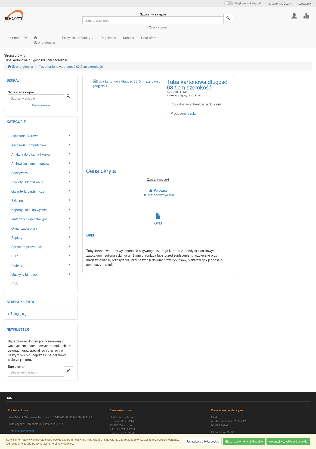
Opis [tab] (158, 223)
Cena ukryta (101, 170)
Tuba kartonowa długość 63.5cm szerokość (71, 66)
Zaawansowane (158, 27)
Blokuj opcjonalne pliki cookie (244, 441)
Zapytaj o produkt (158, 179)
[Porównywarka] (306, 15)
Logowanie (304, 3)
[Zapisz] (69, 370)
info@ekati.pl (25, 431)
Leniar (192, 113)
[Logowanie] (294, 15)
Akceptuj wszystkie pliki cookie (288, 441)
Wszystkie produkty (76, 37)
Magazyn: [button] (278, 3)
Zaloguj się (18, 313)
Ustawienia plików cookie (203, 441)
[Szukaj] (228, 18)
